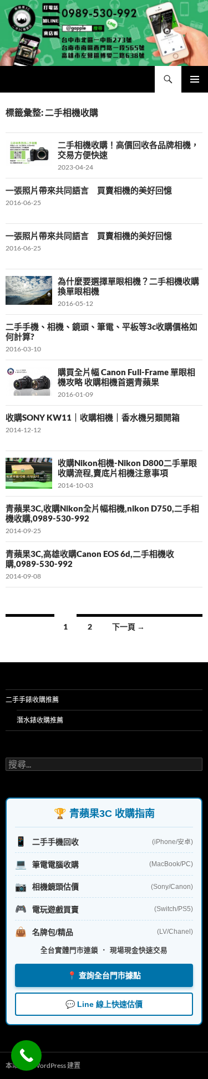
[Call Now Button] (26, 1055)
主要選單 (194, 79)
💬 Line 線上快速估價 (104, 1004)
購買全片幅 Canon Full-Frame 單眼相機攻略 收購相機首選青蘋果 (126, 377)
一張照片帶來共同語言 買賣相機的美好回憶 (89, 190)
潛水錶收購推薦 (40, 720)
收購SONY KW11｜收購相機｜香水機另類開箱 (93, 417)
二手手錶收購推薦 (32, 700)
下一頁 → (128, 626)
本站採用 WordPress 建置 (43, 1065)
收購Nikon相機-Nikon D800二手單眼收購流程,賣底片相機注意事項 (127, 468)
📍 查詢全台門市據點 (104, 975)
